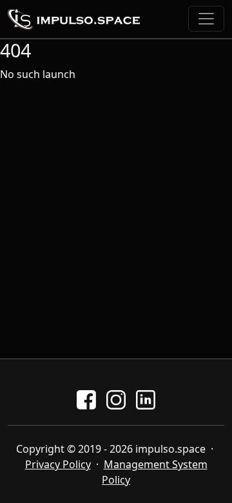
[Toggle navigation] (206, 19)
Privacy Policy (58, 464)
